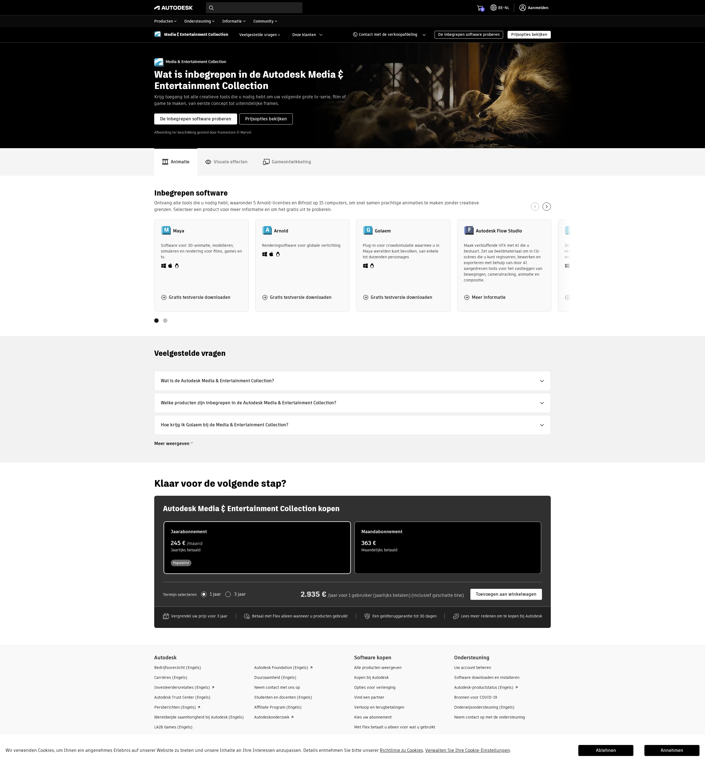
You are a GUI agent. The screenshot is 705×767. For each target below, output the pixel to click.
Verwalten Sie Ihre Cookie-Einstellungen (467, 750)
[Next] (547, 206)
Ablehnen (606, 750)
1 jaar (215, 594)
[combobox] (254, 7)
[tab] (175, 162)
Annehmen (672, 750)
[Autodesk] (173, 7)
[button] (385, 34)
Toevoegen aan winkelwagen (506, 594)
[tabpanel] (352, 256)
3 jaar (240, 594)
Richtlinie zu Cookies (401, 750)
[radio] (257, 547)
